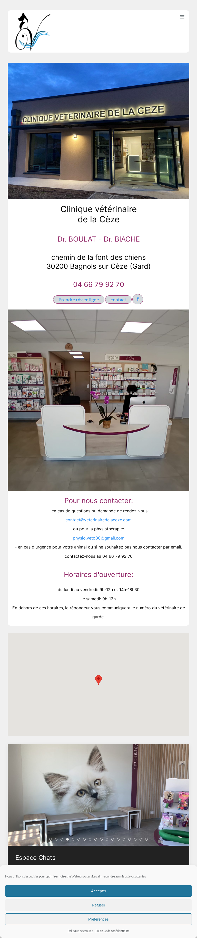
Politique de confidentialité (112, 931)
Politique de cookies (80, 931)
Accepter (98, 891)
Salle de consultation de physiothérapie (147, 840)
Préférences (98, 919)
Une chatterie (102, 840)
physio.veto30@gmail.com (98, 538)
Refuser (98, 905)
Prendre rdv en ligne (78, 299)
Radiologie (119, 840)
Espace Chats (68, 840)
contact (118, 299)
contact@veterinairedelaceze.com (98, 519)
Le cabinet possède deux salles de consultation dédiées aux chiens (85, 840)
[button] (98, 680)
